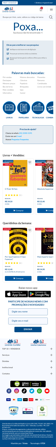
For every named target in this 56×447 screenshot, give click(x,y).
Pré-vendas (7, 77)
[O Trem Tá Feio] (18, 173)
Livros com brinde (44, 87)
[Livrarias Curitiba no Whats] (39, 391)
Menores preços (9, 83)
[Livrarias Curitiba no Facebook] (9, 391)
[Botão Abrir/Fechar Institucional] (51, 348)
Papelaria (23, 83)
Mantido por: (19, 443)
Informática (7, 93)
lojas (22, 90)
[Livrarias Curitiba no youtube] (47, 391)
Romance (41, 80)
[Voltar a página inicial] (8, 9)
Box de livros (8, 87)
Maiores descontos (27, 77)
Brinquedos (24, 87)
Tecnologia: (37, 443)
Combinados (42, 83)
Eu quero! (28, 329)
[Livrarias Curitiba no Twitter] (31, 391)
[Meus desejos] (29, 162)
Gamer (22, 93)
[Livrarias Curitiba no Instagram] (16, 391)
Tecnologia (38, 117)
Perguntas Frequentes (20, 139)
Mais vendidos (8, 90)
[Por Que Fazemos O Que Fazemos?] (18, 241)
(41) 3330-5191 (25, 133)
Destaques (7, 80)
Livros (9, 117)
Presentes (41, 77)
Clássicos (23, 80)
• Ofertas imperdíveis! (43, 3)
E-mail (19, 136)
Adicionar (18, 210)
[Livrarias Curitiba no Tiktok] (24, 391)
